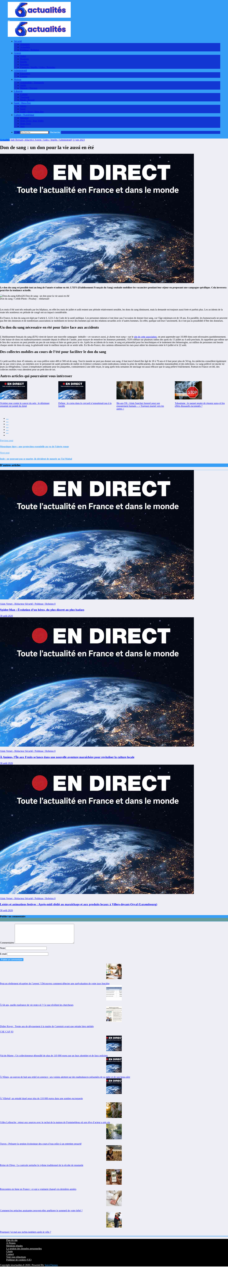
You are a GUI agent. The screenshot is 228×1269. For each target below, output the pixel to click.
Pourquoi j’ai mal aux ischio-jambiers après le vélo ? (25, 1232)
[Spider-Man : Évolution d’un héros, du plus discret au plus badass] (97, 598)
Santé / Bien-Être (22, 103)
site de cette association (145, 336)
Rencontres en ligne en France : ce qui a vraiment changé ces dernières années (38, 1189)
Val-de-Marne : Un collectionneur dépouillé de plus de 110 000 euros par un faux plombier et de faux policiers (54, 1055)
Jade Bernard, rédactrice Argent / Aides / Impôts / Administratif (41, 140)
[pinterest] (7, 430)
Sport (22, 109)
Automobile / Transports (32, 82)
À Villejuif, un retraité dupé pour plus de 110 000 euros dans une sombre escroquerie (41, 1098)
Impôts (23, 61)
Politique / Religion (29, 50)
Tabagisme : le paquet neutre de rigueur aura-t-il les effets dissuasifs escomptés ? (200, 404)
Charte (9, 1251)
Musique (24, 118)
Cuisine (24, 94)
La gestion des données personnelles (24, 1248)
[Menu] (9, 20)
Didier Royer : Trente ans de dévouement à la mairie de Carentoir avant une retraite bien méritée (47, 1026)
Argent (17, 53)
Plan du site (12, 1240)
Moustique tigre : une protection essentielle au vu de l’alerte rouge (34, 446)
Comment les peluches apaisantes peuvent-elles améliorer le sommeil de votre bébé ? (41, 1210)
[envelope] (7, 427)
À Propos (11, 1243)
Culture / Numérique (24, 115)
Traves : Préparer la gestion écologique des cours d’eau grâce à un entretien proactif (40, 1143)
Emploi (23, 76)
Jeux (22, 126)
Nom (3, 948)
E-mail (3, 954)
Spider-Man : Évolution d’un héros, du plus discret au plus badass (42, 609)
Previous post (6, 440)
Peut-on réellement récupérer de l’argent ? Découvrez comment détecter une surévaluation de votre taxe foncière (55, 983)
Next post (4, 452)
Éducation (25, 73)
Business (24, 59)
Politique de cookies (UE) (18, 1259)
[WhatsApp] (7, 433)
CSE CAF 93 (6, 1031)
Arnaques (25, 44)
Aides (23, 56)
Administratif (20, 70)
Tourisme (24, 97)
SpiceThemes (51, 1265)
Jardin (23, 85)
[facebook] (7, 419)
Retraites (24, 64)
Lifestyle (18, 91)
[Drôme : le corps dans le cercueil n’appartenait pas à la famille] (71, 390)
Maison (17, 79)
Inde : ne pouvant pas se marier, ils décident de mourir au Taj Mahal (36, 458)
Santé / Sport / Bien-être (32, 111)
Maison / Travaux (28, 88)
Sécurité (18, 41)
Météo (23, 106)
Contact (10, 1254)
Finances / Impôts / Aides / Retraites (37, 67)
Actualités (25, 47)
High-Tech (25, 123)
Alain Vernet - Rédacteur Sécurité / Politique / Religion (27, 604)
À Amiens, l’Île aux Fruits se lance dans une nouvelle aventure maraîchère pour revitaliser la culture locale (67, 757)
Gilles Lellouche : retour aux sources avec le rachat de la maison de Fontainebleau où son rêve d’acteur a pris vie (55, 1122)
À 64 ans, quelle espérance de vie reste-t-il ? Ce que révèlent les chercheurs (36, 1005)
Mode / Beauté (27, 100)
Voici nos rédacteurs (16, 1257)
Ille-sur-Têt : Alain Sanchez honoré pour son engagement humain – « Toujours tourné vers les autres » (140, 406)
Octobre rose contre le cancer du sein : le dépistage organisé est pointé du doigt (24, 404)
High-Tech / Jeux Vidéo (32, 120)
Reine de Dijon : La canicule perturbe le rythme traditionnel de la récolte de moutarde (41, 1165)
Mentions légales (14, 1245)
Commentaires (7, 942)
